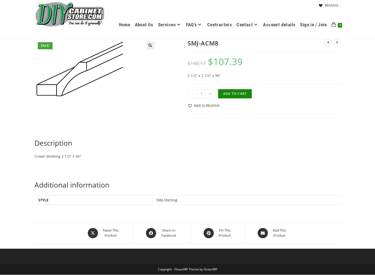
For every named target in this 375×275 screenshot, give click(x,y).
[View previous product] (328, 42)
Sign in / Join (313, 24)
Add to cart (235, 93)
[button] (150, 45)
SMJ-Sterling (166, 200)
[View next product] (337, 42)
